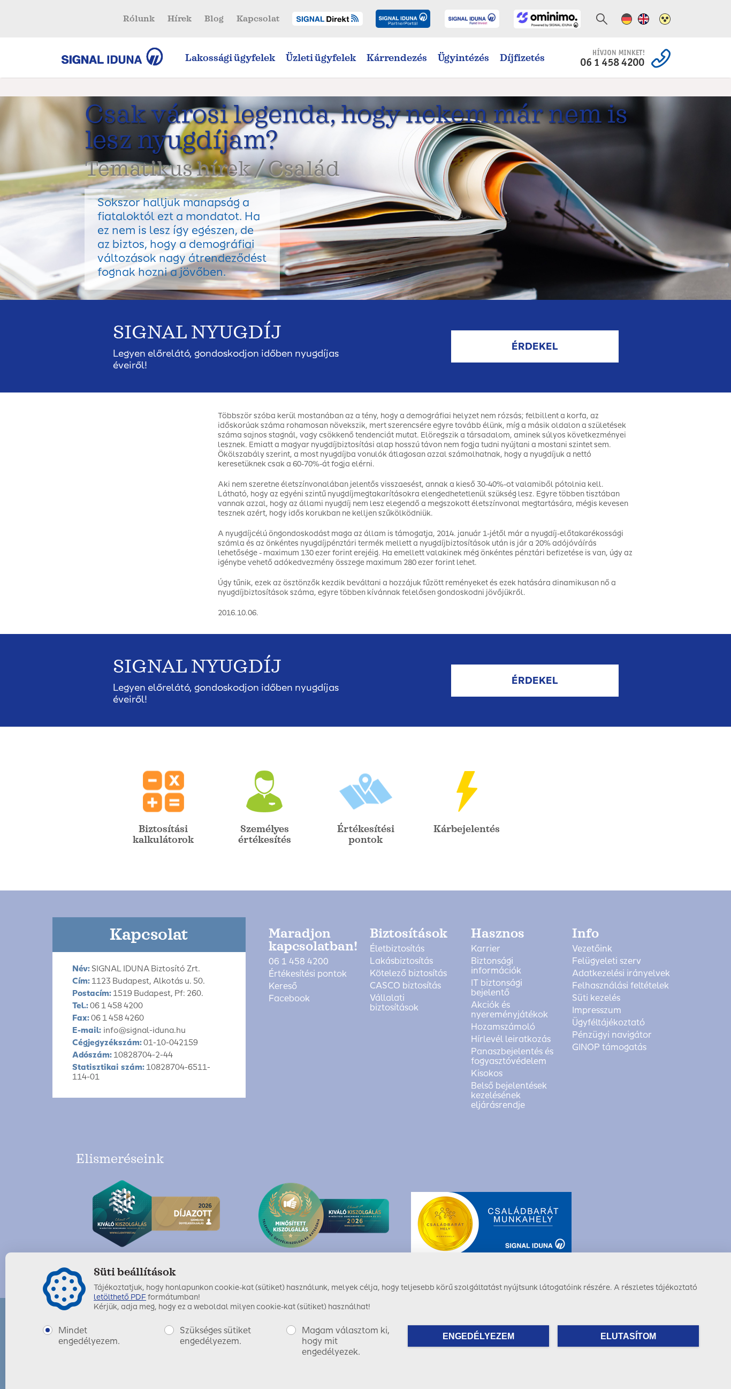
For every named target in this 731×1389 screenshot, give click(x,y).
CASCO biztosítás (405, 986)
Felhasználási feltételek (620, 986)
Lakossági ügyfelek (230, 58)
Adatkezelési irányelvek (621, 973)
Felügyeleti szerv (606, 961)
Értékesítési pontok (308, 974)
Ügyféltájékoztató (608, 1023)
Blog (214, 18)
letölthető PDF (120, 1297)
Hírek (179, 18)
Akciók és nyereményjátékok (509, 1010)
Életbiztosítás (397, 949)
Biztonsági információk (496, 966)
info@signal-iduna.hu (144, 1030)
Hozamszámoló (503, 1027)
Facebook (289, 998)
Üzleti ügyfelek (321, 58)
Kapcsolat (258, 18)
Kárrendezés (397, 58)
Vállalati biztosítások (394, 1003)
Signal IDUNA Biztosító (117, 56)
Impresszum (596, 1010)
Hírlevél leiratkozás (511, 1039)
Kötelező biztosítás (408, 973)
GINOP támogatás (609, 1047)
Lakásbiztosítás (401, 961)
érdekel (535, 346)
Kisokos (486, 1073)
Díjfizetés (522, 58)
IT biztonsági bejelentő (496, 988)
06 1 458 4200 (299, 962)
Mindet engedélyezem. (89, 1335)
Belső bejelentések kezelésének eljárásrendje (509, 1095)
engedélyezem (478, 1336)
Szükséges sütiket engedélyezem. (215, 1335)
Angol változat (643, 19)
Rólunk (139, 18)
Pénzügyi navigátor (612, 1035)
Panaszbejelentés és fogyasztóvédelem (512, 1056)
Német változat (627, 19)
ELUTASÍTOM (628, 1336)
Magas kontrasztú (665, 19)
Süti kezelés (596, 998)
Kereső (283, 986)
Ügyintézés (463, 58)
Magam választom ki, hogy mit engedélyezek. (346, 1341)
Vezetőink (592, 949)
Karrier (485, 949)
